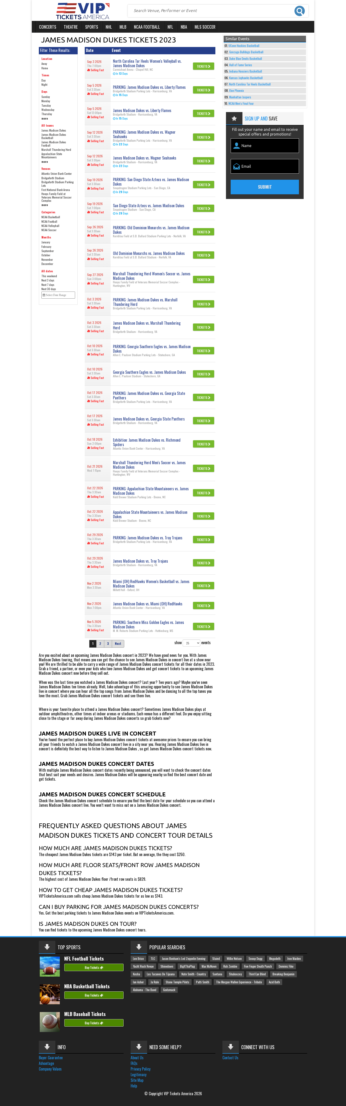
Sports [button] (91, 27)
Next (118, 643)
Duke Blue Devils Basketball (245, 58)
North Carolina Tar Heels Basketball (250, 84)
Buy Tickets (92, 967)
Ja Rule (155, 982)
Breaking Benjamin (283, 974)
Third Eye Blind (257, 974)
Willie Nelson (234, 958)
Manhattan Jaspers (240, 97)
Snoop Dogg (255, 958)
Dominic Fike (286, 966)
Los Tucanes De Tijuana (161, 974)
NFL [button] (170, 27)
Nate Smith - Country (193, 974)
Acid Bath (274, 982)
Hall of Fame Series (240, 65)
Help (134, 1086)
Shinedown (167, 966)
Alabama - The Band (144, 990)
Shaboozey (235, 974)
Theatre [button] (71, 27)
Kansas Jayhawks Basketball (246, 78)
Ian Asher (138, 982)
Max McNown (209, 966)
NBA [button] (184, 27)
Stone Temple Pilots (177, 982)
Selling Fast (97, 70)
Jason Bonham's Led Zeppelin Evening (183, 958)
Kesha (136, 974)
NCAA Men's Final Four (241, 103)
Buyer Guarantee (51, 1057)
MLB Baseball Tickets (85, 1013)
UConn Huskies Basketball (244, 45)
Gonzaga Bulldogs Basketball (246, 52)
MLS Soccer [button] (205, 27)
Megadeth (275, 958)
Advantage (46, 1063)
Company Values (50, 1069)
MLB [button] (123, 27)
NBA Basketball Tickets (87, 986)
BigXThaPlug (187, 966)
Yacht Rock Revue (143, 966)
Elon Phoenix (236, 90)
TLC (153, 958)
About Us (137, 1057)
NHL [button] (109, 27)
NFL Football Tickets (84, 958)
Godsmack (169, 990)
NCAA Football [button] (147, 27)
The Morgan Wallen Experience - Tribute (239, 982)
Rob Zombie (230, 966)
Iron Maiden (294, 958)
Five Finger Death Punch (258, 966)
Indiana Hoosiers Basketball (245, 71)
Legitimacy (138, 1074)
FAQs (134, 1063)
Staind (216, 958)
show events (192, 642)
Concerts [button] (47, 27)
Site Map (137, 1080)
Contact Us (230, 1057)
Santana (217, 974)
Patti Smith (202, 982)
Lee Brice (138, 958)
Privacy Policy (140, 1069)
